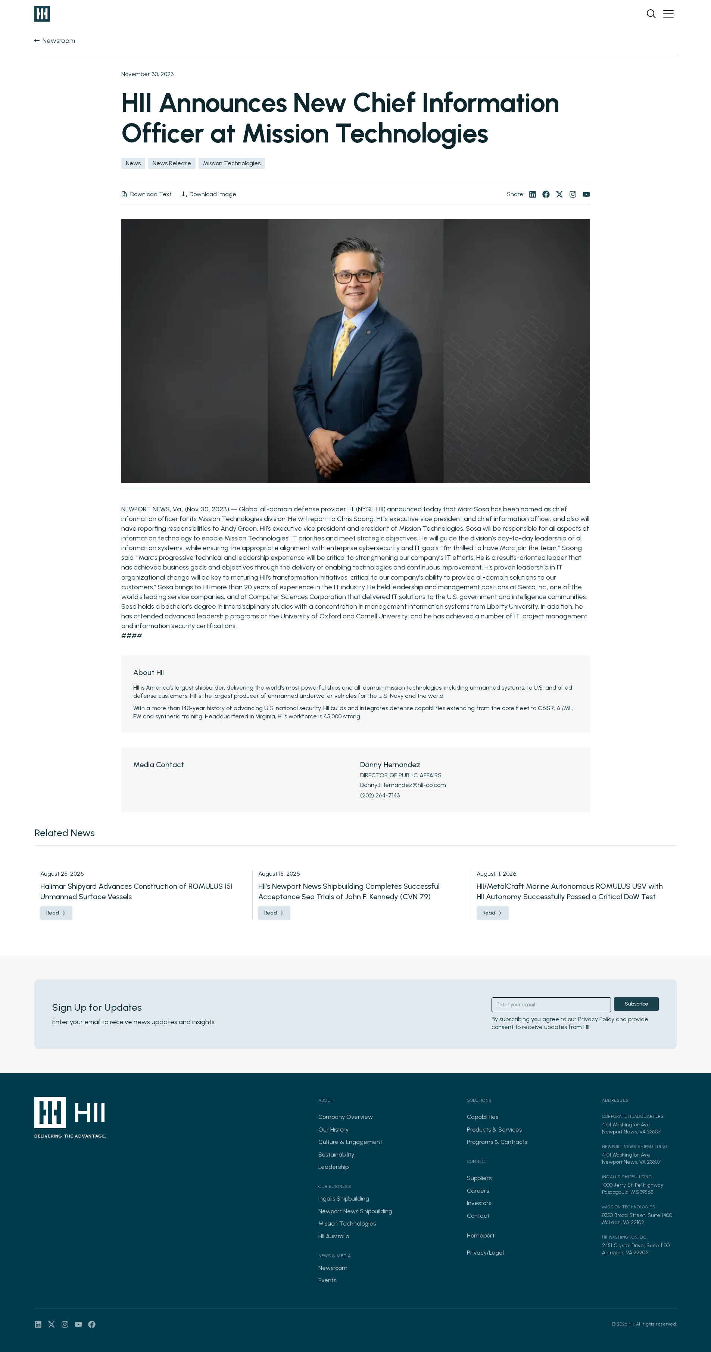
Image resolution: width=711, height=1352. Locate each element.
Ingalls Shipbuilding (343, 1198)
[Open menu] (668, 14)
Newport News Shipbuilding (355, 1211)
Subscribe (636, 1004)
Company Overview (345, 1116)
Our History (333, 1129)
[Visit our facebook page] (546, 194)
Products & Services (494, 1129)
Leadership (333, 1166)
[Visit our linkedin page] (532, 194)
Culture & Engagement (350, 1141)
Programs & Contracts (497, 1141)
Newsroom (332, 1267)
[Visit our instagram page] (573, 194)
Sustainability (336, 1154)
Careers (478, 1190)
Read (52, 913)
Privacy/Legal (485, 1252)
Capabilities (482, 1116)
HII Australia (333, 1236)
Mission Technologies (347, 1223)
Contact (478, 1215)
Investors (479, 1203)
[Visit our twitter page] (559, 194)
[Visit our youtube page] (586, 194)
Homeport (481, 1235)
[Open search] (651, 14)
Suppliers (479, 1178)
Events (327, 1280)
